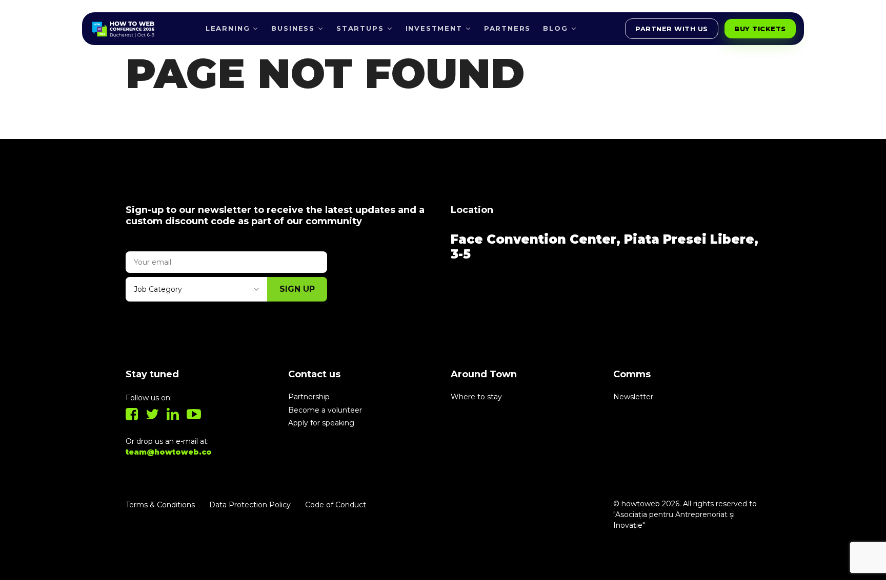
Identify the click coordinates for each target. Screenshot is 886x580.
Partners (507, 28)
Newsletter (633, 396)
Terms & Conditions (160, 504)
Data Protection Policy (250, 504)
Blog (555, 28)
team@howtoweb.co (169, 452)
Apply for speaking (321, 422)
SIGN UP (297, 289)
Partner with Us (671, 29)
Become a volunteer (325, 410)
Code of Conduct (335, 504)
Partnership (309, 396)
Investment (434, 28)
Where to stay (476, 396)
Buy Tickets (760, 29)
